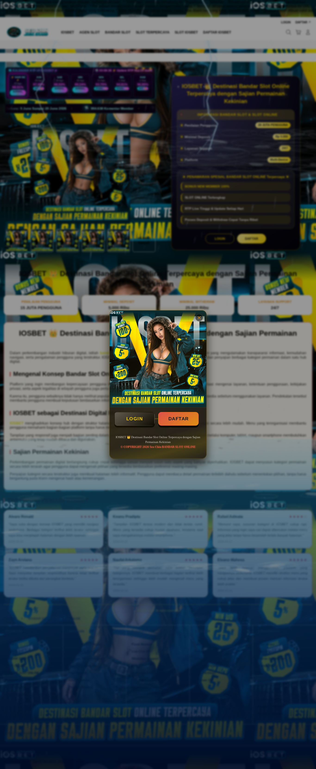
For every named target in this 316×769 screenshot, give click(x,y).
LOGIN (134, 418)
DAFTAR (178, 418)
